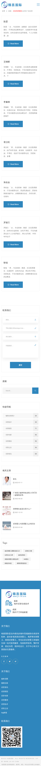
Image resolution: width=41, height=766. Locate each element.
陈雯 (6, 21)
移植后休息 (8, 563)
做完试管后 (21, 555)
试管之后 (4, 708)
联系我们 (5, 721)
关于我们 (5, 671)
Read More (14, 44)
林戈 (14, 479)
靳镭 (6, 262)
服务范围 (4, 679)
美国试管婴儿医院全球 (11, 559)
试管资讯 (4, 687)
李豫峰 (7, 102)
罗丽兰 (7, 222)
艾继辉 (7, 61)
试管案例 (4, 700)
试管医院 (4, 691)
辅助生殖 (4, 683)
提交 (20, 365)
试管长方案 (28, 551)
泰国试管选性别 (21, 563)
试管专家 (4, 696)
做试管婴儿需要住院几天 (12, 551)
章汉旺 (7, 142)
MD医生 (26, 559)
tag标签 (4, 713)
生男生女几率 (9, 555)
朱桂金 (7, 182)
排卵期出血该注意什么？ (22, 509)
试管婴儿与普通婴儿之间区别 (24, 524)
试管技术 (4, 704)
